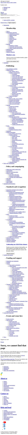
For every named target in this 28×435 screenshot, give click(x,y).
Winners (11, 218)
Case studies (15, 230)
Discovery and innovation (12, 172)
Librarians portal (13, 162)
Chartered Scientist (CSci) (15, 199)
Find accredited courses (17, 233)
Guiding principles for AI (17, 124)
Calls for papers (12, 109)
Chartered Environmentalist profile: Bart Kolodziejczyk (18, 204)
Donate (2, 22)
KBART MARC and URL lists (19, 151)
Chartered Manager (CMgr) (15, 213)
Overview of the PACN (14, 309)
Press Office (6, 398)
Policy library (9, 182)
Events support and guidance (12, 328)
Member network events (14, 324)
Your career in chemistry (14, 265)
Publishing (5, 62)
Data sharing (15, 84)
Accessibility (6, 419)
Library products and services (16, 48)
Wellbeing (8, 302)
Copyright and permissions (9, 411)
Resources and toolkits (14, 176)
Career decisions (16, 268)
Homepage (5, 366)
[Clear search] (18, 15)
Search (2, 15)
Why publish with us (14, 71)
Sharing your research (14, 101)
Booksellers (12, 128)
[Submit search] (19, 15)
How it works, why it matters (15, 98)
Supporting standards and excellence (14, 189)
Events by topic (12, 325)
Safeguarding (6, 418)
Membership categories (11, 32)
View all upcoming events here (8, 359)
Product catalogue (13, 135)
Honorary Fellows (10, 239)
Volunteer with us (13, 298)
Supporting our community (12, 261)
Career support (12, 266)
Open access (9, 97)
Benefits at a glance (13, 45)
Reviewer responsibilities (17, 120)
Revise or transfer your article (18, 79)
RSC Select (14, 138)
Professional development (15, 275)
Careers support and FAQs (18, 274)
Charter (5, 384)
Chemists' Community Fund (12, 284)
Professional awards (10, 191)
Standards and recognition (9, 183)
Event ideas (11, 333)
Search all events (13, 321)
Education (8, 178)
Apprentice (11, 37)
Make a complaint (7, 403)
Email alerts (12, 115)
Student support (12, 296)
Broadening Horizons (17, 283)
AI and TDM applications (18, 144)
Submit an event (10, 326)
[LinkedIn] (4, 426)
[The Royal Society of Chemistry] (7, 375)
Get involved (9, 181)
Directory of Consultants (11, 311)
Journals (5, 8)
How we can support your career (19, 267)
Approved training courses (15, 236)
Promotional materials (14, 155)
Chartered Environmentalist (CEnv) (17, 200)
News (4, 337)
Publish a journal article (14, 72)
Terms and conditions (17, 153)
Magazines (14, 145)
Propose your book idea (17, 89)
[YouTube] (4, 422)
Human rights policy (8, 413)
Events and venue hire (8, 312)
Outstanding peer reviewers (12, 237)
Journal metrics (12, 110)
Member (11, 41)
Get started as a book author (18, 87)
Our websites (6, 390)
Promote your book (16, 93)
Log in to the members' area (12, 61)
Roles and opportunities (17, 278)
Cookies (5, 410)
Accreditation (9, 219)
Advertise (5, 400)
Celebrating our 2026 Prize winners (16, 244)
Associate (11, 40)
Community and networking (15, 46)
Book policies (15, 94)
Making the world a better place (13, 169)
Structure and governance (9, 385)
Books (4, 10)
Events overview (10, 319)
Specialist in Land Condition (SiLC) (17, 211)
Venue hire (8, 329)
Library (5, 399)
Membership (6, 25)
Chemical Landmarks (11, 240)
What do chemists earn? (17, 279)
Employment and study (14, 294)
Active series (15, 88)
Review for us (12, 107)
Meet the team (12, 300)
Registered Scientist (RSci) (15, 196)
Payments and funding (14, 100)
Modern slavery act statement (10, 414)
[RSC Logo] (4, 13)
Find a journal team (16, 113)
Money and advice (13, 288)
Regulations (9, 50)
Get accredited (12, 221)
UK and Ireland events (14, 322)
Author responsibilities (17, 119)
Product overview (16, 136)
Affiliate (11, 36)
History (5, 381)
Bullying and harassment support (19, 293)
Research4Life (15, 154)
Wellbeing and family (14, 289)
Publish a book (12, 85)
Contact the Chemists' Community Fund (18, 301)
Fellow (10, 43)
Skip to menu (4, 2)
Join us (5, 22)
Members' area (6, 7)
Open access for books (14, 103)
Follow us (5, 404)
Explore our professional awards (16, 192)
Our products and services (15, 133)
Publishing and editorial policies (19, 118)
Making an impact (13, 96)
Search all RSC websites (9, 20)
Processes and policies (14, 116)
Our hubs (11, 310)
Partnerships (6, 386)
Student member (13, 35)
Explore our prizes (13, 215)
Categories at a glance (14, 34)
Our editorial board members (18, 114)
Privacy (5, 415)
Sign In (2, 12)
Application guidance (14, 287)
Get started (14, 74)
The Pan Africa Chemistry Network (14, 307)
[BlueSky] (4, 429)
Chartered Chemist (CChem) (15, 197)
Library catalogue (13, 157)
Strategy (5, 382)
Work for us (6, 389)
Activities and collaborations (15, 177)
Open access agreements (14, 102)
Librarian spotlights (10, 241)
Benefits (8, 44)
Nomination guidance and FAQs (16, 217)
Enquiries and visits (13, 335)
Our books (11, 127)
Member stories (9, 49)
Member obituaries (10, 52)
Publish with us (9, 70)
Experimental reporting (17, 83)
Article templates (16, 75)
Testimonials (15, 235)
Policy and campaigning (8, 163)
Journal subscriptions (17, 140)
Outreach (8, 179)
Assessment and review (17, 78)
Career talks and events (17, 272)
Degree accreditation (14, 231)
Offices (5, 396)
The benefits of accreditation (18, 226)
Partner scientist (12, 39)
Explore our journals (13, 106)
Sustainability (9, 170)
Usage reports (15, 150)
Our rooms (11, 332)
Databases (8, 131)
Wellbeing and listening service (19, 292)
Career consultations (16, 271)
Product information (10, 132)
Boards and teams (13, 111)
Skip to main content (11, 2)
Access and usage (13, 146)
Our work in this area (14, 174)
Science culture (9, 173)
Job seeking (14, 270)
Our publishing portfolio (11, 69)
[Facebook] (4, 424)
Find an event (9, 320)
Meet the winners (10, 253)
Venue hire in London (14, 330)
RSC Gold (14, 137)
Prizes (7, 214)
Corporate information (8, 388)
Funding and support (8, 255)
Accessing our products (17, 147)
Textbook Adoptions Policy (15, 129)
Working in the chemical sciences (16, 276)
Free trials (14, 149)
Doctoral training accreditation (16, 222)
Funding (8, 262)
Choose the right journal (17, 76)
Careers (8, 263)
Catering (11, 334)
